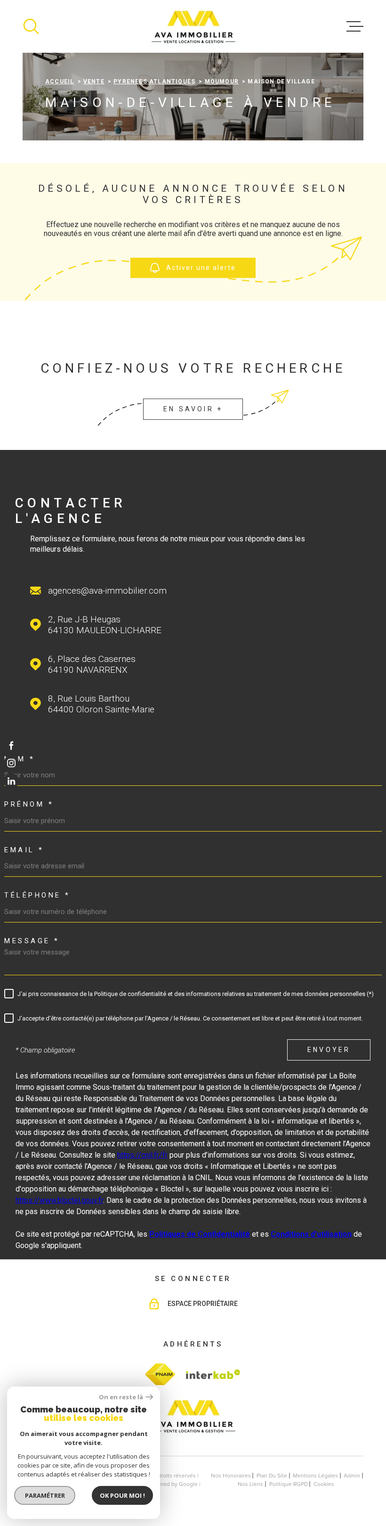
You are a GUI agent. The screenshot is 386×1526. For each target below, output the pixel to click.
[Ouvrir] (31, 26)
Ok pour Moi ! (122, 1495)
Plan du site (272, 1475)
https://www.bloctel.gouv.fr (59, 1200)
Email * (24, 850)
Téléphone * (37, 895)
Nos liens (250, 1484)
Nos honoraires (231, 1475)
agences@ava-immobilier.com (107, 590)
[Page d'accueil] (193, 26)
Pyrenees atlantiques (154, 81)
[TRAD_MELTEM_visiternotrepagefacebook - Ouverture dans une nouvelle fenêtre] (11, 744)
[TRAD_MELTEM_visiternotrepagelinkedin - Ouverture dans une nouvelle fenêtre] (11, 781)
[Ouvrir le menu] (354, 26)
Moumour (222, 81)
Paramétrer (45, 1495)
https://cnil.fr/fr (142, 1155)
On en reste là (121, 1397)
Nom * (19, 759)
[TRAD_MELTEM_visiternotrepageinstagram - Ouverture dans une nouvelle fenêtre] (11, 763)
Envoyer (328, 1050)
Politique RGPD (288, 1484)
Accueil (59, 81)
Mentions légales (315, 1475)
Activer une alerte (201, 268)
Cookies (324, 1484)
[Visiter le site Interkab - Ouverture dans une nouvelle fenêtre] (212, 1374)
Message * (32, 941)
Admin (352, 1475)
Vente (94, 81)
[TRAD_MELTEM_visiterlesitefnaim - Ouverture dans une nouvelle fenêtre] (160, 1374)
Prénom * (29, 804)
